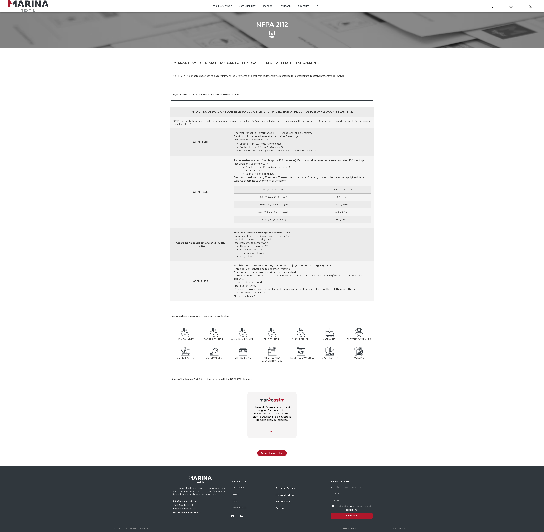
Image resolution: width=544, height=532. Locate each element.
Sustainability (247, 6)
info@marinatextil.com (185, 501)
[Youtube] (233, 516)
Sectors (267, 6)
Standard (285, 6)
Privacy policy (350, 528)
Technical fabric (222, 6)
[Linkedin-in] (241, 516)
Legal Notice (398, 528)
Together (304, 6)
